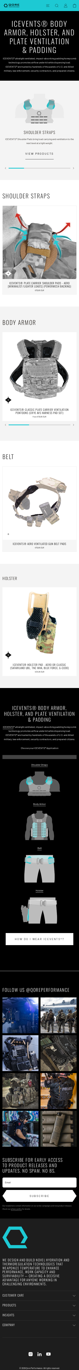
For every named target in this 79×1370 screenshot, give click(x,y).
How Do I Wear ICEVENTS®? (39, 939)
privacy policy (16, 1209)
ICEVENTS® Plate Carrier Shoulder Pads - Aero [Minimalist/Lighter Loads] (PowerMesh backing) (39, 284)
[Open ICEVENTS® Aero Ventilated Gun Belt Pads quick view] (8, 534)
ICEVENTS (8, 726)
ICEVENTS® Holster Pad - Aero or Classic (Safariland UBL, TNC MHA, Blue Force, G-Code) (39, 666)
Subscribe (39, 1196)
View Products (39, 153)
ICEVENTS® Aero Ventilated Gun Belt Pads (39, 544)
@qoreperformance (48, 989)
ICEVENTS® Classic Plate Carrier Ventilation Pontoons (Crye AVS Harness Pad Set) (39, 411)
